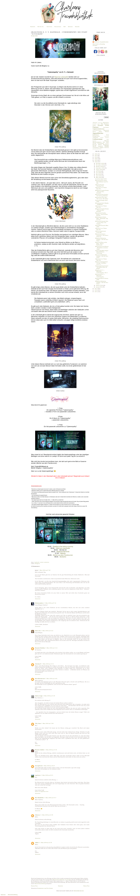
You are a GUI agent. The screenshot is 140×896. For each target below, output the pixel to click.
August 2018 (99, 169)
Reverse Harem (97, 144)
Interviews (49, 26)
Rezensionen (58, 26)
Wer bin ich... (41, 26)
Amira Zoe (38, 630)
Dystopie (100, 125)
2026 (96, 154)
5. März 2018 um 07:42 (50, 603)
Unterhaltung (96, 147)
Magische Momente (63, 551)
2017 (96, 288)
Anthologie (100, 122)
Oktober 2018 (99, 166)
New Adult (106, 142)
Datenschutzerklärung (40, 883)
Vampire (101, 147)
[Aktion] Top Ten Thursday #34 (99, 185)
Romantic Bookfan (40, 648)
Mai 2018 (98, 174)
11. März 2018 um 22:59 (45, 842)
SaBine (37, 842)
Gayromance (106, 127)
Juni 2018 (98, 172)
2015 (96, 291)
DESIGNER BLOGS (79, 890)
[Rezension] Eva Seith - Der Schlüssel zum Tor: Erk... (101, 182)
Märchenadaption (97, 142)
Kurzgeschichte (96, 136)
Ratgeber (107, 143)
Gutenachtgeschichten (97, 130)
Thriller (106, 146)
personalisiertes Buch (97, 148)
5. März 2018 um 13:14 (51, 648)
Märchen (106, 140)
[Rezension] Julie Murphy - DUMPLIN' (102, 203)
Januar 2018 (99, 287)
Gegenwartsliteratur (98, 129)
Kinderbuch (96, 134)
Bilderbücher (106, 122)
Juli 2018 (98, 171)
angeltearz (38, 775)
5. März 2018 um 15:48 (47, 723)
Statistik (77, 26)
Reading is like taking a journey (63, 546)
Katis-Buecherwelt (40, 678)
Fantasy (96, 127)
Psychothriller (101, 143)
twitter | (42, 562)
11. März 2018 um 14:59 (46, 815)
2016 (96, 290)
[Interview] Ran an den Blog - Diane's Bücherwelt (101, 244)
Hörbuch (107, 131)
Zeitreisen (106, 147)
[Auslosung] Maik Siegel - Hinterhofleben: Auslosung (102, 252)
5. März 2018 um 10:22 (47, 630)
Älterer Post (86, 886)
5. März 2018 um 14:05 (51, 678)
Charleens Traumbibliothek (101, 42)
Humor (100, 131)
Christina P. (38, 664)
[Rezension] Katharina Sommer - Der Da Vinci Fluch (101, 256)
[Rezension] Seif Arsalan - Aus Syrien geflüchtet (102, 195)
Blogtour (37, 563)
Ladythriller (95, 137)
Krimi (107, 134)
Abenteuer (95, 122)
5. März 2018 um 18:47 (49, 765)
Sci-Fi (94, 146)
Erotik (107, 125)
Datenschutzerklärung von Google (62, 879)
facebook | (37, 562)
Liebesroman (97, 139)
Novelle (94, 143)
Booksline (63, 557)
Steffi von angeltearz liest (41, 791)
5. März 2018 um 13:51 (48, 664)
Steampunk (100, 146)
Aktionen (70, 26)
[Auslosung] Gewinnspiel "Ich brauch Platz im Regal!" (101, 267)
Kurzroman (107, 136)
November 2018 (100, 165)
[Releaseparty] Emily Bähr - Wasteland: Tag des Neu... (101, 218)
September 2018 (100, 168)
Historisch (106, 130)
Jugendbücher (98, 133)
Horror (94, 131)
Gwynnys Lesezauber (61, 77)
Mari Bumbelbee (39, 797)
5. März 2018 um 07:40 (44, 570)
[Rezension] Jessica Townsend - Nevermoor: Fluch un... (102, 235)
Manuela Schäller (39, 749)
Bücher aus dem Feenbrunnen (63, 555)
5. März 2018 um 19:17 (50, 797)
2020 (96, 158)
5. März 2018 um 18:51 (47, 775)
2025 (96, 155)
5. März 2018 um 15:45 (49, 695)
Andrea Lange (39, 695)
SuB (64, 26)
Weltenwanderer (39, 603)
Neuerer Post (34, 886)
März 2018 (99, 177)
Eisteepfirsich (38, 765)
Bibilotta (63, 553)
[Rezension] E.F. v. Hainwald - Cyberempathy (100, 275)
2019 (96, 160)
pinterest (47, 562)
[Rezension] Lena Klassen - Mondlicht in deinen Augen (102, 248)
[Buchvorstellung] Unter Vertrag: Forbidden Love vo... (101, 263)
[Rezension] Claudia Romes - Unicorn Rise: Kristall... (101, 214)
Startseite (32, 26)
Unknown (37, 815)
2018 (96, 161)
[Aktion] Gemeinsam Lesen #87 (100, 232)
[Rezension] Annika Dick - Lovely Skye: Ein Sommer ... (101, 222)
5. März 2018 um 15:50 (51, 749)
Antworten (37, 598)
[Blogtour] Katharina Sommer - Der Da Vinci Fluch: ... (101, 239)
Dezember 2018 (100, 163)
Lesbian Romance (104, 137)
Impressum (3, 894)
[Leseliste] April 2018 (101, 179)
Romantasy (106, 144)
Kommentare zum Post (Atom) (45, 888)
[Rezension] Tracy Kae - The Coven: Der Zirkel (101, 198)
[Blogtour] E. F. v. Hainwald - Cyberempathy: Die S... (101, 271)
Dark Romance (105, 124)
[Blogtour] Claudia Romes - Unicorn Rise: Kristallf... (102, 192)
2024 (96, 157)
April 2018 (99, 175)
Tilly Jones (38, 723)
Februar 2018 (99, 285)
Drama (94, 125)
